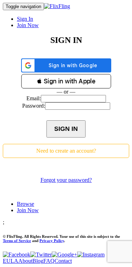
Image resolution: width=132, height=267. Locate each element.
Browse (25, 204)
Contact (63, 261)
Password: (33, 106)
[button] (66, 81)
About (25, 261)
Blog (37, 261)
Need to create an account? (66, 151)
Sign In (25, 19)
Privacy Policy (51, 241)
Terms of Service (17, 241)
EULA (10, 261)
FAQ (49, 261)
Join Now (28, 25)
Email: (33, 98)
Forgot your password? (66, 180)
